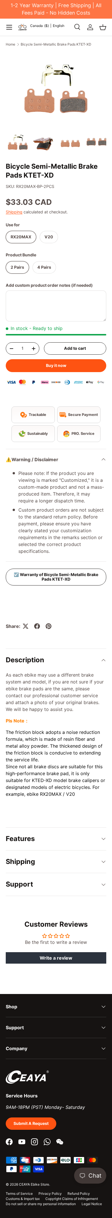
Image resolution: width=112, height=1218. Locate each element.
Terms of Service (19, 1193)
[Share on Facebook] (37, 626)
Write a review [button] (56, 958)
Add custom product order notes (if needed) (49, 285)
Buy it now (56, 365)
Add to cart (75, 348)
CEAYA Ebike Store (34, 1184)
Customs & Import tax (23, 1199)
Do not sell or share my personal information (41, 1204)
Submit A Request (31, 1123)
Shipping (14, 211)
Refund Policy (78, 1193)
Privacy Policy (50, 1193)
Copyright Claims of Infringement (71, 1199)
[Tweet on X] (25, 626)
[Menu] (9, 27)
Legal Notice (92, 1204)
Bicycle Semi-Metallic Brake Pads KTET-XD (56, 44)
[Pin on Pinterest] (48, 626)
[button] (102, 27)
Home (10, 44)
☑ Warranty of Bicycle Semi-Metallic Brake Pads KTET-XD (56, 577)
